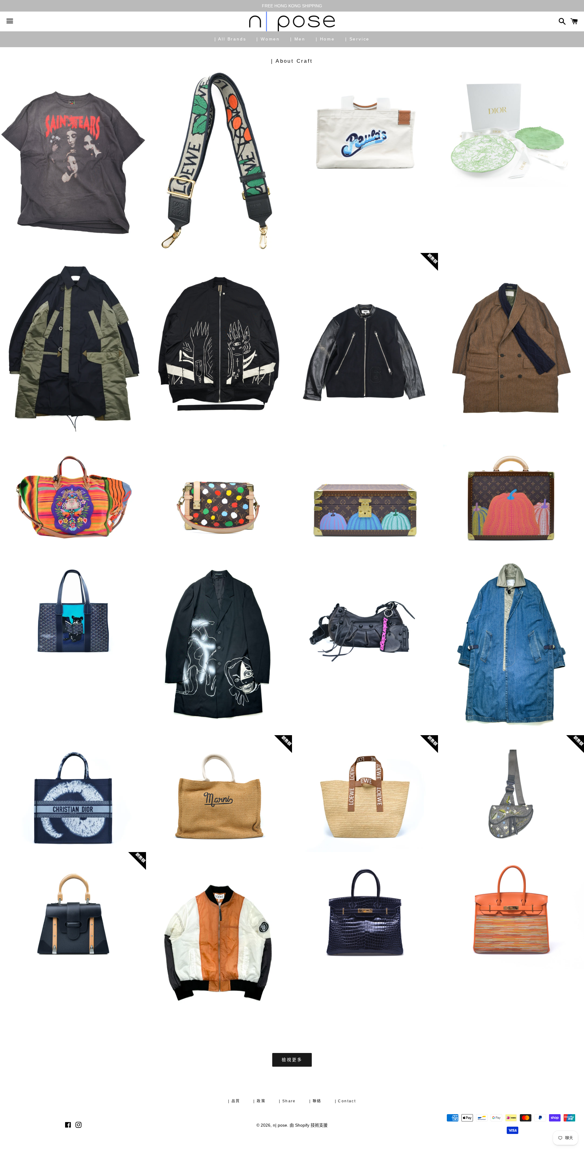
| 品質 (234, 1101)
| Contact (345, 1101)
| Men (297, 39)
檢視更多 (292, 1059)
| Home (325, 39)
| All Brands (230, 39)
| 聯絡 (315, 1101)
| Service (357, 39)
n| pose (280, 1125)
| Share (287, 1101)
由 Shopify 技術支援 (309, 1125)
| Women (268, 39)
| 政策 (259, 1101)
